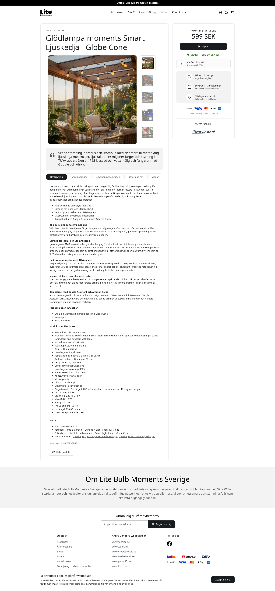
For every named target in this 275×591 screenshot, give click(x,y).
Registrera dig (163, 524)
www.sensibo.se (121, 541)
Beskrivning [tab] (56, 176)
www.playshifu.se (121, 561)
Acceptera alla (222, 579)
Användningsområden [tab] (108, 176)
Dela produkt (63, 452)
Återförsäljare (136, 12)
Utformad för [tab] (136, 176)
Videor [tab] (155, 176)
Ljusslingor (78, 436)
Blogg (152, 12)
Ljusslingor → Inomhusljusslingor (137, 436)
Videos (164, 12)
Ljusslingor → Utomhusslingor (101, 436)
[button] (148, 63)
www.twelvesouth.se (123, 556)
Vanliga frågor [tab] (79, 176)
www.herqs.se (119, 566)
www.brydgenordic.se (124, 551)
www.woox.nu (120, 546)
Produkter (117, 12)
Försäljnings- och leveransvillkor (74, 566)
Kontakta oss (180, 12)
